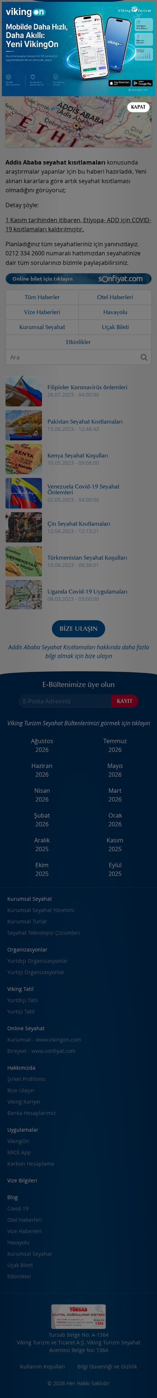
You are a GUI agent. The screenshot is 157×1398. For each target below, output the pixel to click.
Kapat (138, 107)
